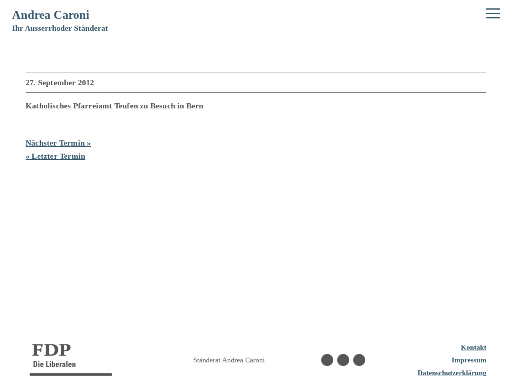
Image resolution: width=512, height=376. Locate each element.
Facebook (327, 360)
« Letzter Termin (55, 156)
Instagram (343, 360)
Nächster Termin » (58, 142)
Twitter (359, 360)
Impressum (469, 360)
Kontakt (473, 347)
